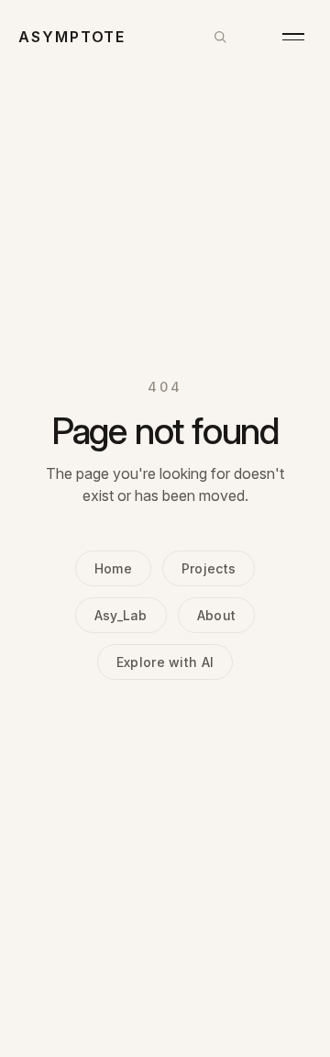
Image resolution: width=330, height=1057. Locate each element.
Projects (209, 568)
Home (113, 568)
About (216, 615)
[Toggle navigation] (293, 37)
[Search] (220, 36)
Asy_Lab (121, 615)
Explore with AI (165, 662)
